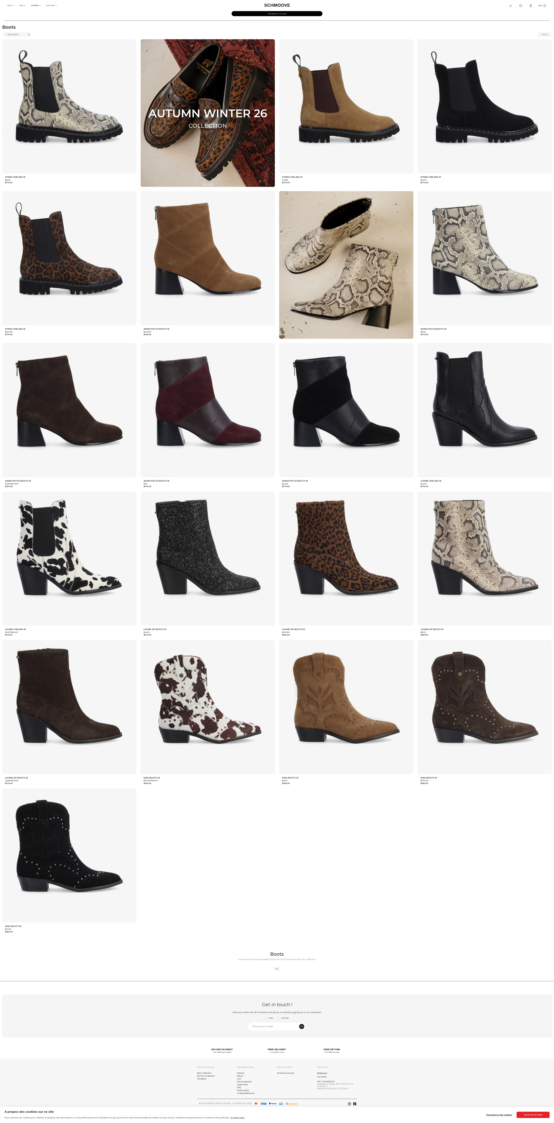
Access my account (285, 1073)
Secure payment (244, 1082)
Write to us (322, 1073)
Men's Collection (204, 1073)
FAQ (239, 1087)
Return (240, 1076)
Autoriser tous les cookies (533, 1115)
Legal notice (242, 1084)
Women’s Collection (206, 1076)
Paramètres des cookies (499, 1114)
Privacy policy (243, 1090)
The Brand (201, 1079)
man (271, 1018)
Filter (545, 34)
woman (285, 1018)
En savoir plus (237, 1117)
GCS (239, 1079)
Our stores (321, 1077)
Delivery (240, 1073)
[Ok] (520, 5)
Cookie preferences (245, 1093)
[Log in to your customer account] (530, 5)
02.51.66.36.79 (328, 1081)
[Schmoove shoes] (277, 5)
